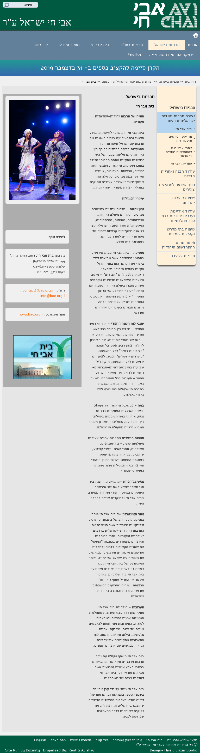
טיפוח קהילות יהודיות (183, 200)
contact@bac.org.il (38, 290)
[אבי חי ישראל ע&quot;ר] (165, 26)
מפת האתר (58, 740)
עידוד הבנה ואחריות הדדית (178, 173)
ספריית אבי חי (181, 163)
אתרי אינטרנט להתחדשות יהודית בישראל (179, 151)
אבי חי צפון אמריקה (127, 740)
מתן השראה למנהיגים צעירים (177, 187)
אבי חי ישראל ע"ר (37, 22)
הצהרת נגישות (80, 740)
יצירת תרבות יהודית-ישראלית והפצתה (127, 81)
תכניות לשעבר (183, 256)
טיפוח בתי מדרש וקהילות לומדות (181, 231)
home (195, 35)
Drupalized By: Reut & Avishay (68, 750)
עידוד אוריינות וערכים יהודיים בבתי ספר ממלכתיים (177, 215)
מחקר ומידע (69, 45)
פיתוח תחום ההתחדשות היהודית (178, 245)
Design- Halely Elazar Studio (173, 750)
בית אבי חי (100, 45)
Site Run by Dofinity (22, 750)
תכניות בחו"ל (132, 45)
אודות (192, 45)
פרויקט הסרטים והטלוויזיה (171, 55)
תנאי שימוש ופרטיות (182, 740)
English (134, 55)
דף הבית (190, 81)
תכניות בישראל (166, 45)
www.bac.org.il (31, 314)
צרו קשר (41, 45)
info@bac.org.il (52, 296)
